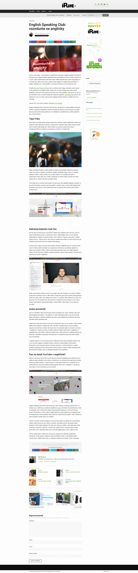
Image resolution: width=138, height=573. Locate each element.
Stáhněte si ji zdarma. (55, 103)
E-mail (31, 546)
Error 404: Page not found (44, 481)
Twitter (47, 461)
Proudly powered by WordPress (35, 571)
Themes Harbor (57, 571)
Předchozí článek (34, 491)
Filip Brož (39, 33)
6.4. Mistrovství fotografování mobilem (94, 113)
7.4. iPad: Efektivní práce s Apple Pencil (94, 116)
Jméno (31, 540)
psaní (59, 408)
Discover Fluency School (41, 88)
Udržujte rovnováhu (43, 472)
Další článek (77, 491)
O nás (50, 11)
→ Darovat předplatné (91, 97)
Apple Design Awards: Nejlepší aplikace (73, 481)
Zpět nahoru (105, 571)
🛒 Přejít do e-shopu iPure (94, 83)
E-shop (38, 11)
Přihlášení (32, 11)
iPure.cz (44, 11)
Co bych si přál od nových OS (72, 472)
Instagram (53, 461)
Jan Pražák (74, 508)
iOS (66, 479)
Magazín (31, 20)
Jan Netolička (32, 508)
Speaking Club (69, 95)
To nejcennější (78, 507)
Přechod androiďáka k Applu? (36, 507)
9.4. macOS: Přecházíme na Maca (93, 120)
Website (41, 461)
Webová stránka (33, 553)
